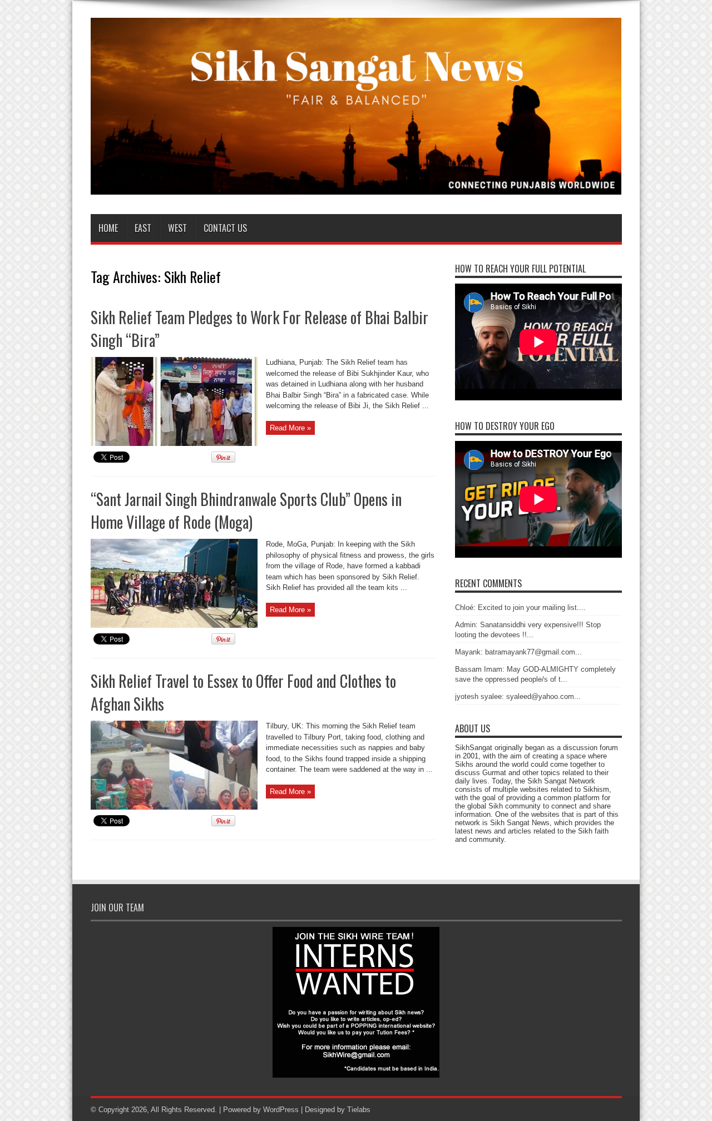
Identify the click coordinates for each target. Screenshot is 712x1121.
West (177, 228)
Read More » (290, 428)
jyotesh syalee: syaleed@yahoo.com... (518, 696)
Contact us (225, 228)
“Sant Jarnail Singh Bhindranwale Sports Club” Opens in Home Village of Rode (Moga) (246, 510)
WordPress (281, 1109)
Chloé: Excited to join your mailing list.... (520, 607)
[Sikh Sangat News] (356, 186)
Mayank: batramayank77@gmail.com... (518, 652)
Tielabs (358, 1109)
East (143, 228)
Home (108, 228)
